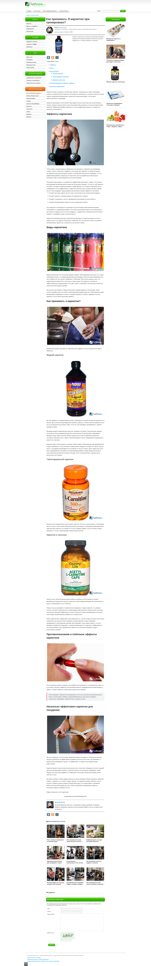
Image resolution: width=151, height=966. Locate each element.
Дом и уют (29, 57)
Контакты (38, 957)
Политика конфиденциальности (34, 961)
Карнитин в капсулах (59, 80)
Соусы (28, 111)
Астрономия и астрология (34, 77)
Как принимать (54, 71)
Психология (30, 31)
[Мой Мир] (57, 57)
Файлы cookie (45, 961)
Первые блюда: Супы (33, 95)
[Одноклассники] (52, 57)
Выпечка (29, 106)
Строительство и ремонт (34, 83)
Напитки (29, 117)
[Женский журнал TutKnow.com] (35, 4)
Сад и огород (30, 67)
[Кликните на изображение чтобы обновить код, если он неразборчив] (67, 939)
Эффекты (53, 65)
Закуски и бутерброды (33, 103)
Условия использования (54, 961)
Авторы (34, 957)
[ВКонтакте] (48, 57)
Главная (29, 11)
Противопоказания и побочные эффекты (62, 83)
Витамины (29, 47)
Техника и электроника (33, 80)
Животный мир (31, 65)
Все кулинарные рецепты (50, 11)
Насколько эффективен (57, 86)
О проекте (29, 957)
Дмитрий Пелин (62, 27)
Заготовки (29, 109)
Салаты (29, 101)
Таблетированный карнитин (61, 76)
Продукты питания (32, 41)
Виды (51, 68)
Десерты (29, 114)
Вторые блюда (31, 98)
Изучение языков (31, 62)
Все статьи (37, 11)
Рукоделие (30, 59)
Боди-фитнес (30, 28)
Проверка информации (43, 959)
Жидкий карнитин (58, 73)
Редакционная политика (32, 959)
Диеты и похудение (32, 26)
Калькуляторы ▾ (64, 11)
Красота (29, 23)
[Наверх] (26, 964)
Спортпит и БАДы (35, 15)
